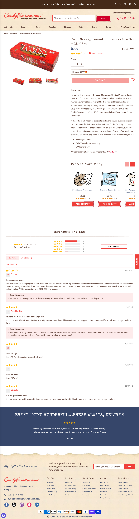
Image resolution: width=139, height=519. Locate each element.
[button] (77, 53)
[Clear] (88, 18)
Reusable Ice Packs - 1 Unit (109, 191)
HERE (111, 152)
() (133, 18)
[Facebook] (115, 4)
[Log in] (124, 18)
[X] (120, 4)
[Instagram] (125, 4)
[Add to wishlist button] (119, 18)
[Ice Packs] (109, 179)
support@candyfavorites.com (24, 499)
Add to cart (83, 204)
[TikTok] (134, 4)
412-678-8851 (15, 495)
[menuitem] (8, 27)
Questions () (26, 258)
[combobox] (73, 18)
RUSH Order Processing (82, 190)
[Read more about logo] (21, 483)
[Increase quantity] (81, 64)
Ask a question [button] (113, 246)
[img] (12, 270)
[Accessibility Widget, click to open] (3, 515)
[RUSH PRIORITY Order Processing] (82, 179)
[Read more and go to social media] (6, 505)
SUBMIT (129, 466)
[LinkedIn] (129, 4)
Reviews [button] (137, 261)
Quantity (75, 59)
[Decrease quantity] (73, 64)
